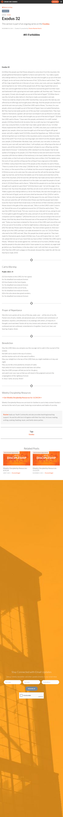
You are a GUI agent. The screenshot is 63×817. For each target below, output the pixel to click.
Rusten (6, 414)
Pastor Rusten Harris (35, 28)
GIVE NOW (55, 1)
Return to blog (7, 7)
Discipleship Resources (11, 452)
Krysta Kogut (16, 473)
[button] (61, 2)
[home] (9, 1)
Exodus (9, 14)
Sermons (5, 11)
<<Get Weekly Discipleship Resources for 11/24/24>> (22, 398)
